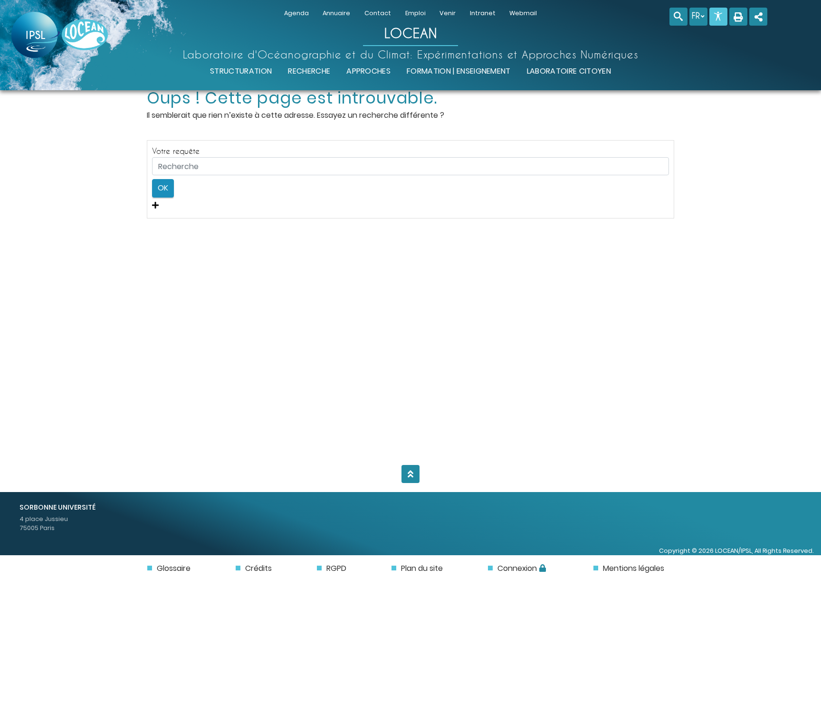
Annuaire (336, 13)
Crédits (258, 568)
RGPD (336, 568)
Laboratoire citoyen (569, 71)
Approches (368, 71)
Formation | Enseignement (459, 71)
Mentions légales (633, 568)
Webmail (523, 13)
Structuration (241, 71)
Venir (447, 13)
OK (163, 187)
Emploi (415, 13)
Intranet (483, 13)
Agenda (296, 13)
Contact (377, 13)
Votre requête (176, 150)
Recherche (309, 71)
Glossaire (174, 568)
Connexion (517, 568)
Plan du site (422, 568)
